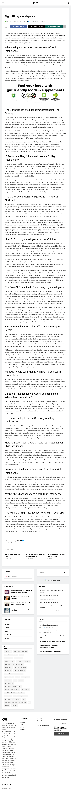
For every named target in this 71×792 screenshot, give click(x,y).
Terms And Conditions (43, 725)
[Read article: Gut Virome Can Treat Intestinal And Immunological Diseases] (7, 604)
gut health (8, 673)
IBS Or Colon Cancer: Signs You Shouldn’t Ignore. (52, 641)
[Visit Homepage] (35, 2)
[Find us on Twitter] (7, 785)
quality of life (9, 699)
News (6, 631)
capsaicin (8, 654)
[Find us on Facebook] (2, 785)
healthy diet (25, 677)
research (17, 699)
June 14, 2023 (9, 558)
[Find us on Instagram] (5, 785)
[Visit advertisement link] (35, 93)
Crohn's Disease (9, 661)
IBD (6, 680)
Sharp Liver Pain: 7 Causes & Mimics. (48, 599)
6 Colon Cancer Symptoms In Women (48, 625)
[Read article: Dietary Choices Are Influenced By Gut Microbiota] (7, 610)
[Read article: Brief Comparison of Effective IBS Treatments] (7, 598)
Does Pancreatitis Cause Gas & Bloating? (49, 595)
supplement (22, 702)
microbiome (20, 692)
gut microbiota (9, 677)
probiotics (24, 696)
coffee (21, 654)
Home (6, 12)
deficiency (20, 661)
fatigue (17, 667)
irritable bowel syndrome (12, 689)
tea (29, 702)
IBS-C (15, 680)
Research (7, 634)
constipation (18, 658)
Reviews (7, 638)
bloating (24, 651)
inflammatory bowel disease (13, 686)
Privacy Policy (40, 723)
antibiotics (17, 651)
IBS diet (21, 680)
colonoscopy (8, 658)
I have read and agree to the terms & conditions (60, 728)
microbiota (8, 696)
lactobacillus (25, 689)
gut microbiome (18, 673)
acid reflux (8, 651)
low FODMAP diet (10, 692)
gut (15, 670)
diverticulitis (8, 667)
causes (15, 654)
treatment (14, 705)
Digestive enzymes (17, 664)
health (18, 677)
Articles (7, 624)
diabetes (27, 661)
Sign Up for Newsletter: (61, 719)
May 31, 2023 (35, 21)
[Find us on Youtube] (10, 785)
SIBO (24, 699)
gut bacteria (21, 670)
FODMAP (23, 667)
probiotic (16, 696)
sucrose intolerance (11, 702)
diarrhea (7, 664)
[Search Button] (68, 3)
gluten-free (8, 670)
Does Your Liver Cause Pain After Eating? (49, 602)
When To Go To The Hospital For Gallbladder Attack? (52, 611)
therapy (7, 705)
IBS (10, 680)
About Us (39, 718)
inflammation (9, 683)
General (11, 12)
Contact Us (40, 721)
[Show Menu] (3, 3)
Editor (26, 21)
